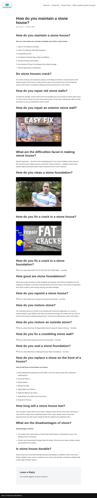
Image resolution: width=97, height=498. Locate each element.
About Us (46, 5)
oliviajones (21, 27)
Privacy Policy (66, 5)
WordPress (18, 495)
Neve (3, 495)
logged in (32, 476)
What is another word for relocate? (84, 5)
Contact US (55, 5)
